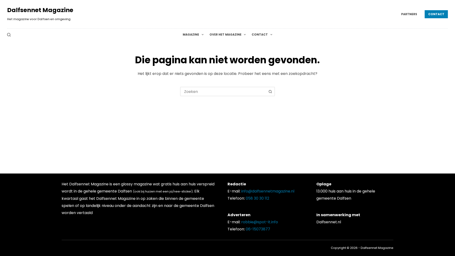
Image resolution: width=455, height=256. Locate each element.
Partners (409, 14)
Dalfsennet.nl (328, 222)
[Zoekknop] (270, 91)
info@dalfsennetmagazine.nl (267, 191)
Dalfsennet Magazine (40, 10)
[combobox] (223, 91)
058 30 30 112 (257, 198)
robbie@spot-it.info (259, 222)
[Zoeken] (9, 35)
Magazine (191, 34)
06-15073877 (258, 229)
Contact (436, 14)
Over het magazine (225, 34)
